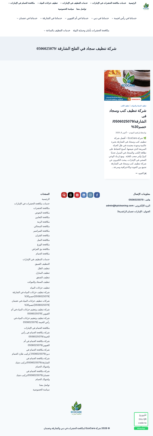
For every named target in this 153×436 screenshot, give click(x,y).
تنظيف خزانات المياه (40, 287)
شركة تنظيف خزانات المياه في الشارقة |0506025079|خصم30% (31, 294)
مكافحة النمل (43, 240)
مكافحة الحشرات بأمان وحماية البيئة (91, 30)
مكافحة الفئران (42, 235)
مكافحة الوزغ (43, 244)
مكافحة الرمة (43, 221)
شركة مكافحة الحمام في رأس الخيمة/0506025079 (35, 334)
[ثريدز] (71, 195)
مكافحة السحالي (42, 226)
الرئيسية (132, 3)
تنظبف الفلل (44, 268)
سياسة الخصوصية (66, 9)
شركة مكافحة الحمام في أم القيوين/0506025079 (37, 343)
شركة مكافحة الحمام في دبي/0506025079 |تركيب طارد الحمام (31, 351)
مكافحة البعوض (42, 212)
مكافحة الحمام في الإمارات (37, 328)
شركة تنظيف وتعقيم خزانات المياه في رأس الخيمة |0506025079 (32, 320)
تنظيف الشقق (43, 277)
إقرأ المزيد (141, 173)
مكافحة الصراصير (41, 230)
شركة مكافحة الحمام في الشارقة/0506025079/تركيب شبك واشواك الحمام (32, 362)
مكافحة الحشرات (41, 208)
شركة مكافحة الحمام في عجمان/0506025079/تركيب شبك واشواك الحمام (33, 375)
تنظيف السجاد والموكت (138, 106)
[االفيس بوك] (97, 195)
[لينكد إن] (84, 195)
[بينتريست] (77, 195)
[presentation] (127, 85)
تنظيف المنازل (43, 273)
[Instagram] (90, 195)
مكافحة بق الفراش (41, 249)
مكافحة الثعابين (42, 217)
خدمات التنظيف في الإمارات (36, 259)
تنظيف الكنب (125, 106)
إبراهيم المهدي (134, 132)
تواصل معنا (81, 9)
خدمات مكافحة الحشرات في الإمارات (32, 203)
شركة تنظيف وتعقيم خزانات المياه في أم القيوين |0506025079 (30, 311)
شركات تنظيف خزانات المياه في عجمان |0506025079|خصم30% (31, 303)
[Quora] (64, 195)
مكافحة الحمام (43, 253)
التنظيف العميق (42, 264)
